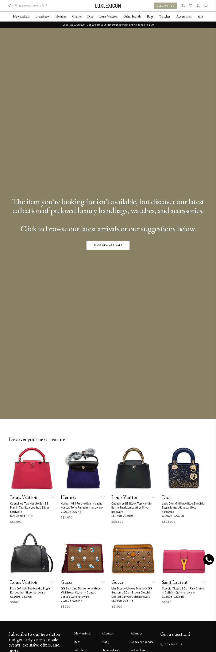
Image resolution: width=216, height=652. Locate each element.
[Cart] (206, 5)
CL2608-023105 (21, 596)
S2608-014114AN (21, 515)
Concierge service (142, 642)
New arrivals (82, 633)
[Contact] (183, 5)
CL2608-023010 (122, 515)
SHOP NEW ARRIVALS (108, 245)
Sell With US (165, 5)
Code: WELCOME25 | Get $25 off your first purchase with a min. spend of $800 (108, 24)
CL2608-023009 (173, 515)
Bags (77, 642)
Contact (107, 633)
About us (137, 633)
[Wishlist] (190, 5)
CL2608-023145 (173, 596)
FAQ (105, 642)
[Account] (198, 5)
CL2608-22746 (71, 511)
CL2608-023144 (72, 600)
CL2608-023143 (122, 600)
